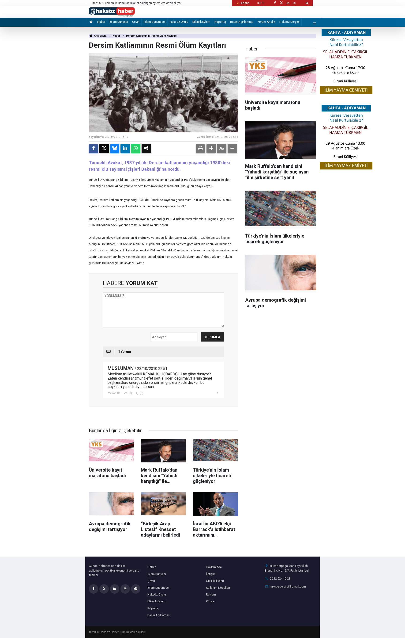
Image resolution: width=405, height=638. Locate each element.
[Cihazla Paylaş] (146, 148)
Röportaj (220, 21)
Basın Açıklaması (241, 21)
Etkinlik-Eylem (201, 21)
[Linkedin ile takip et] (288, 3)
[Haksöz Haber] (112, 11)
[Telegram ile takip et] (135, 589)
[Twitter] (104, 148)
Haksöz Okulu (179, 21)
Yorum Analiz (266, 21)
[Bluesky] (114, 148)
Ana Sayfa (99, 35)
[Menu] (314, 23)
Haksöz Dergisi (289, 21)
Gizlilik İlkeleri (215, 581)
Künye (210, 601)
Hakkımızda (214, 567)
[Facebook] (93, 148)
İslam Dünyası (118, 21)
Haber (101, 21)
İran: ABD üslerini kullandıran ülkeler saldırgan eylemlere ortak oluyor (136, 3)
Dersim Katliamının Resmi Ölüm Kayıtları (151, 35)
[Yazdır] (200, 148)
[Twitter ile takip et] (281, 3)
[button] (211, 148)
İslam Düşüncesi (154, 21)
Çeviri (135, 21)
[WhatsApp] (135, 148)
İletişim (211, 574)
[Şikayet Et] (217, 393)
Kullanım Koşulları (218, 587)
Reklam (211, 594)
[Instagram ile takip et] (294, 3)
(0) (130, 393)
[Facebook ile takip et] (274, 3)
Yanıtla (116, 393)
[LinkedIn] (125, 148)
